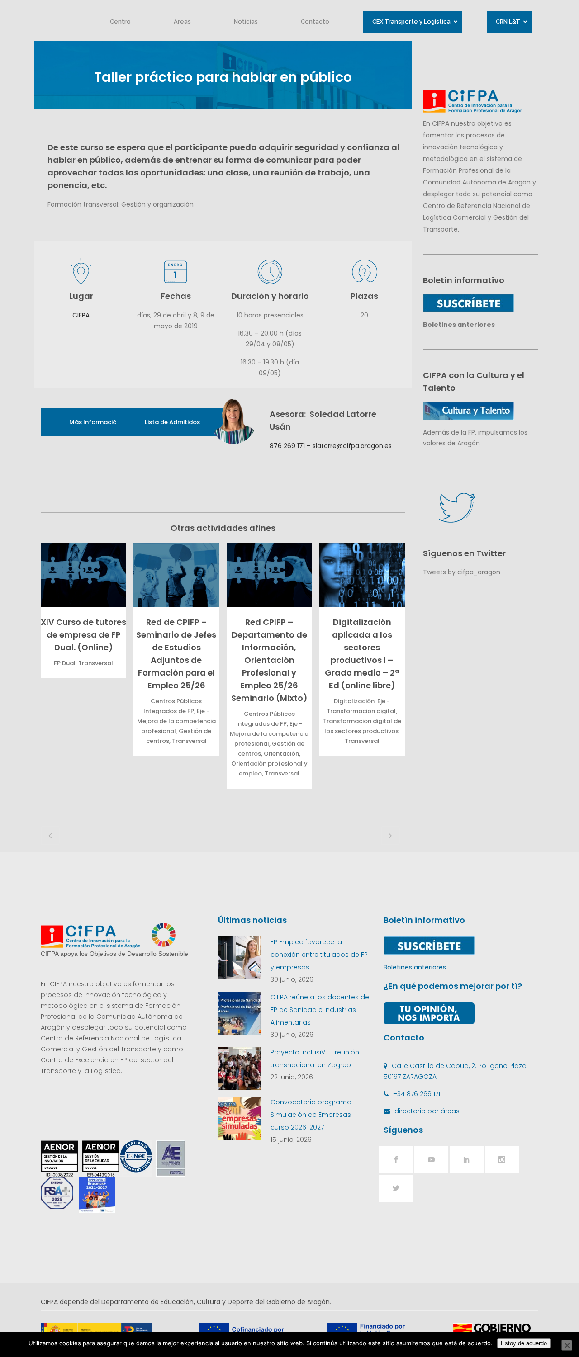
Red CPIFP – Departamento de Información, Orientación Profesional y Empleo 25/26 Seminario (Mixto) (269, 660)
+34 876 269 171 (416, 1093)
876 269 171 (287, 445)
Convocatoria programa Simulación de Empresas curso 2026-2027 (311, 1114)
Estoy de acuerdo (524, 1343)
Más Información (94, 422)
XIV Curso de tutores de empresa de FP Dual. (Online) (83, 634)
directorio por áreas (427, 1111)
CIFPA (81, 315)
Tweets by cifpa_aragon (461, 572)
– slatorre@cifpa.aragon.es (348, 445)
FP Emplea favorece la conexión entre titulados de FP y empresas (319, 954)
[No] (566, 1345)
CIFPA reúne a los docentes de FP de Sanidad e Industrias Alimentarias (320, 1010)
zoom (81, 574)
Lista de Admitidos (172, 422)
